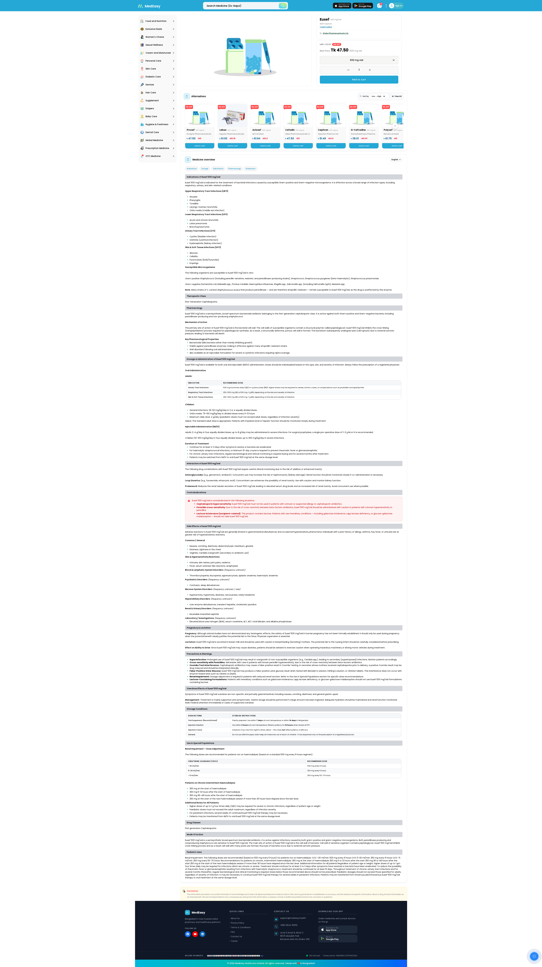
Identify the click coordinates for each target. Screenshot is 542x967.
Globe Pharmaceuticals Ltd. (336, 33)
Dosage (204, 168)
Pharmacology (234, 168)
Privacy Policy (237, 922)
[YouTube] (195, 934)
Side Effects (218, 168)
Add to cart (359, 79)
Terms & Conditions (241, 927)
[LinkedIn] (202, 934)
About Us (235, 918)
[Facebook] (188, 934)
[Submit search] (283, 6)
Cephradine (326, 27)
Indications (192, 168)
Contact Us (236, 936)
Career (234, 941)
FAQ (233, 932)
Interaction (250, 168)
